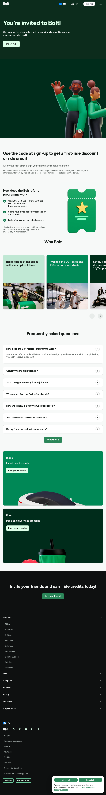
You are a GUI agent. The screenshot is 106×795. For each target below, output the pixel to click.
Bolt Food (9, 646)
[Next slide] (100, 316)
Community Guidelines (13, 768)
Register (89, 4)
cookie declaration (86, 787)
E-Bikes (8, 635)
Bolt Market (10, 651)
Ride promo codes (17, 470)
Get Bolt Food (23, 780)
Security (7, 763)
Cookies (7, 757)
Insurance (8, 752)
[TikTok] (38, 729)
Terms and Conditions (13, 741)
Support (74, 4)
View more (53, 439)
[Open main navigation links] (100, 4)
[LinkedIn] (32, 729)
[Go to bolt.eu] (6, 4)
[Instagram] (26, 729)
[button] (98, 349)
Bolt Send (9, 668)
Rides (7, 624)
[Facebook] (14, 729)
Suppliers (8, 735)
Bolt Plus (8, 662)
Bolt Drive (9, 640)
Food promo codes (17, 528)
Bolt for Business (12, 657)
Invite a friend (53, 596)
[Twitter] (20, 729)
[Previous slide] (92, 316)
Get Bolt (8, 780)
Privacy (7, 746)
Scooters (9, 629)
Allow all (66, 780)
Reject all (90, 780)
